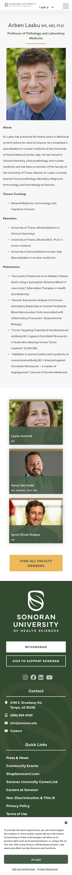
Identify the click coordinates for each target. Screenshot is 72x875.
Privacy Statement (47, 869)
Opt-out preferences (23, 869)
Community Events (22, 765)
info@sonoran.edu (23, 723)
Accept (36, 859)
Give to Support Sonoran (36, 661)
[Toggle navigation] (64, 5)
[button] (66, 822)
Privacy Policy (18, 805)
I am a (44, 7)
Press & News (17, 757)
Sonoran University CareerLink (32, 781)
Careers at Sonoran (22, 789)
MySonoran (36, 647)
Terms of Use (16, 813)
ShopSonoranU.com (22, 773)
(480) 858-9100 (21, 715)
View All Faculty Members (36, 563)
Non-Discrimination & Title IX (30, 797)
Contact (16, 730)
